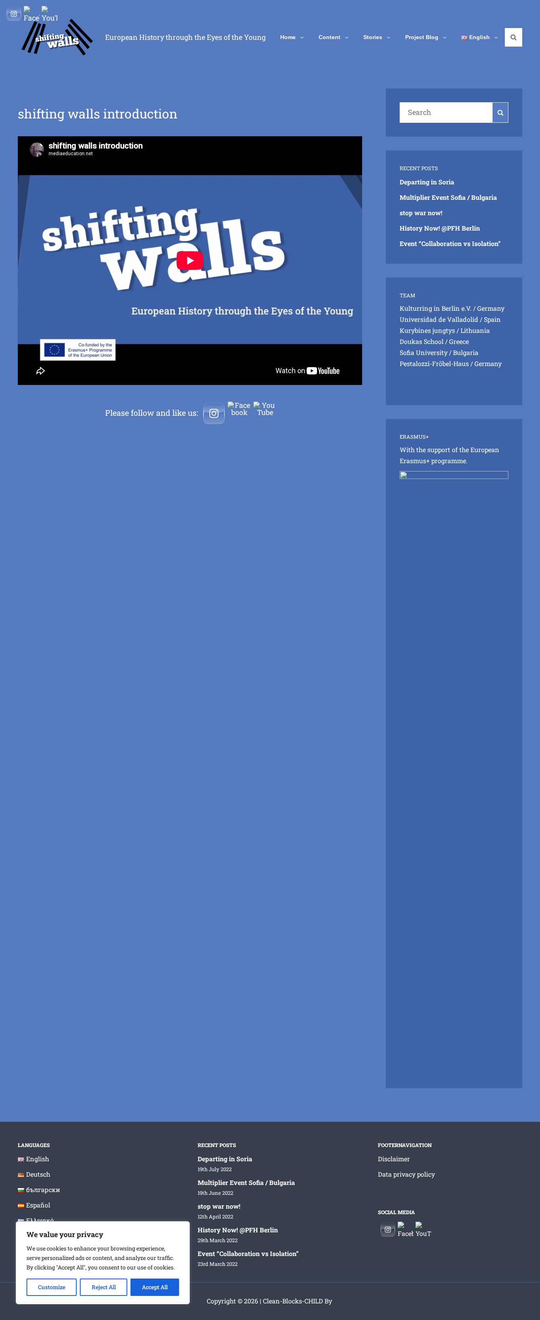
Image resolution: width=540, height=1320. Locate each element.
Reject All (104, 1287)
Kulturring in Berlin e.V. (436, 308)
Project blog (421, 37)
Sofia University (423, 352)
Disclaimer (394, 1159)
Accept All (155, 1287)
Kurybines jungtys (427, 330)
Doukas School (422, 341)
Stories (372, 37)
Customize (51, 1287)
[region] (103, 1262)
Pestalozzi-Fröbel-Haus (434, 363)
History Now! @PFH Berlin (440, 228)
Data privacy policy (406, 1174)
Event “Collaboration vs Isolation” (450, 243)
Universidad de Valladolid (439, 319)
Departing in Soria (427, 182)
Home (288, 37)
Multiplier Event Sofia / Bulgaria (448, 197)
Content (329, 37)
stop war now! (421, 212)
